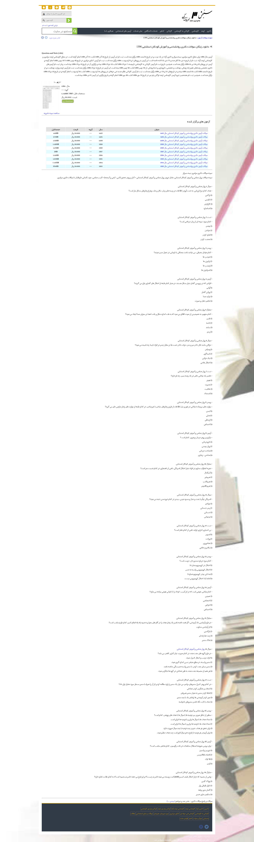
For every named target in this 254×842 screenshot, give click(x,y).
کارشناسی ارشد (190, 808)
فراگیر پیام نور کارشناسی (149, 808)
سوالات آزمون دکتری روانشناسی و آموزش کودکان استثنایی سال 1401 (184, 137)
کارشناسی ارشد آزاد (177, 808)
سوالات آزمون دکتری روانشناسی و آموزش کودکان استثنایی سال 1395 (184, 159)
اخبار (190, 818)
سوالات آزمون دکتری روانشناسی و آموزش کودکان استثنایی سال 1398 (184, 148)
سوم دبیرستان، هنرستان (161, 813)
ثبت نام (44, 25)
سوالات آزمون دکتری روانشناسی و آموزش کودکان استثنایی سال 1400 (184, 140)
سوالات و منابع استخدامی (144, 813)
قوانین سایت (184, 818)
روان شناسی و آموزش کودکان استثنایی (191, 649)
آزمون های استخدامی (123, 31)
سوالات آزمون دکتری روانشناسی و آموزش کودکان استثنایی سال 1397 (184, 151)
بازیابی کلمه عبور (53, 25)
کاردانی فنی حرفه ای (187, 813)
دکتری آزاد (199, 808)
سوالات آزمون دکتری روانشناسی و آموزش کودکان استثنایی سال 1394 (184, 162)
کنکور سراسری (174, 813)
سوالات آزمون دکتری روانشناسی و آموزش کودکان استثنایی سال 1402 (184, 133)
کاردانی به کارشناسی (202, 813)
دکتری (206, 808)
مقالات (133, 813)
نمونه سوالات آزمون (205, 38)
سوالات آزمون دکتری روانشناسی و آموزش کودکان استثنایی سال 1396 (184, 155)
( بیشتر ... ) (171, 801)
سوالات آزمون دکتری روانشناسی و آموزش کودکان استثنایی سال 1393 (184, 166)
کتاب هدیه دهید (54, 38)
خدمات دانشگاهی (151, 31)
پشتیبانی (206, 818)
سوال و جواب (197, 818)
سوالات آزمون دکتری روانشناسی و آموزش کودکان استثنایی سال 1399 (184, 144)
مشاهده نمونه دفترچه (51, 113)
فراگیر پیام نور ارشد (164, 808)
